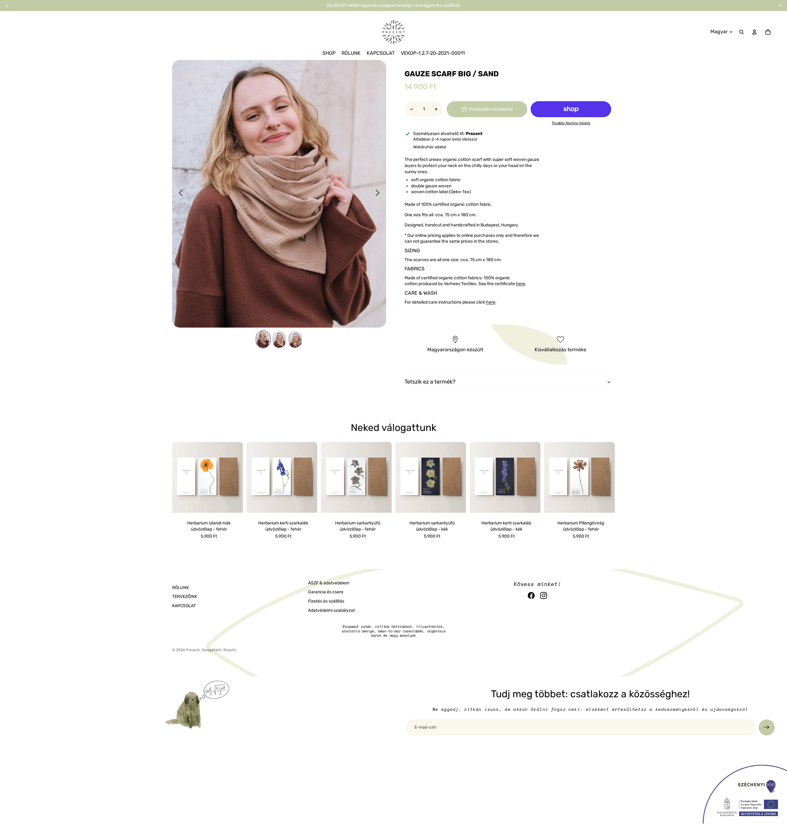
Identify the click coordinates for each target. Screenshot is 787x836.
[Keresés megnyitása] (741, 32)
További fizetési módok (571, 123)
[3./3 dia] (295, 339)
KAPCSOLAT (184, 605)
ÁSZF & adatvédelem (328, 583)
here (520, 283)
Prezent (193, 650)
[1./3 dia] (263, 339)
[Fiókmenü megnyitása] (754, 32)
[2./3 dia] (279, 339)
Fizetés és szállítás (326, 601)
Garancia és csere (325, 592)
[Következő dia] (379, 194)
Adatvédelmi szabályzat (331, 610)
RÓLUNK (180, 587)
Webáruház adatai (429, 147)
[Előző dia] (179, 194)
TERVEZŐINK (184, 596)
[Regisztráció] (767, 727)
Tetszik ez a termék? (430, 381)
